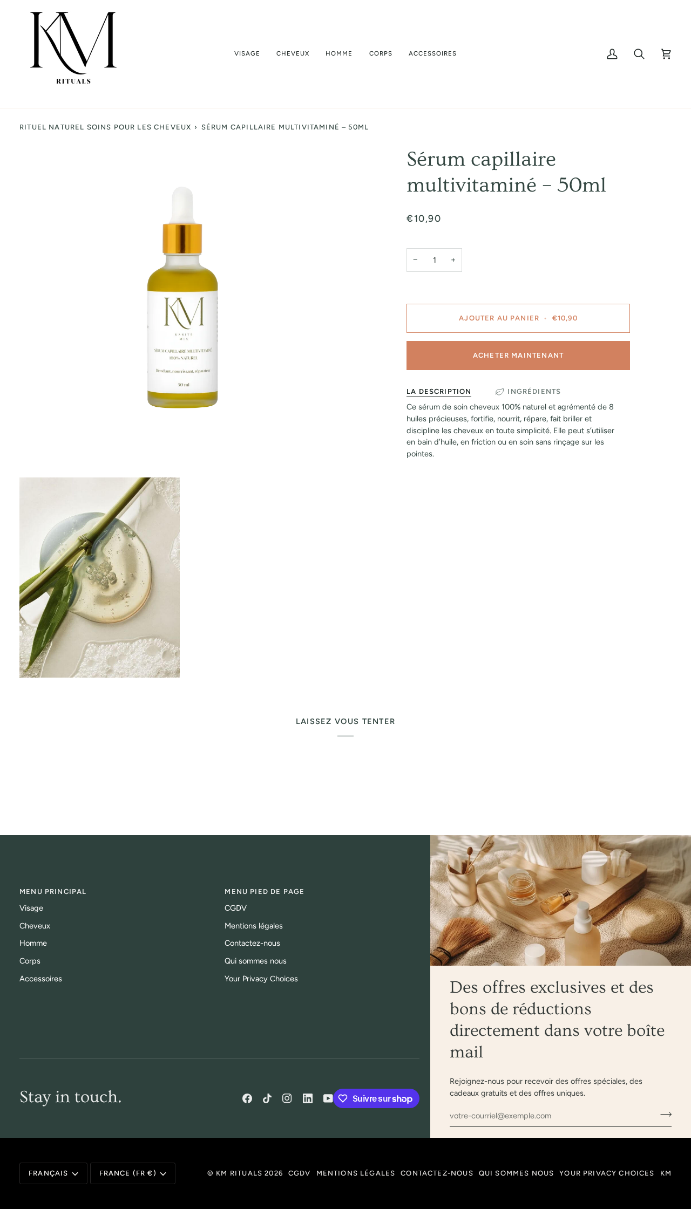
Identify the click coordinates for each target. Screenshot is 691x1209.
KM (666, 1173)
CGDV (236, 908)
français (48, 1173)
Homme (33, 943)
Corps (29, 961)
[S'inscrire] (663, 1114)
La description (439, 391)
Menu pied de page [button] (264, 891)
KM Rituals (239, 1173)
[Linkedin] (308, 1098)
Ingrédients (534, 391)
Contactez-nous (252, 943)
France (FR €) (128, 1173)
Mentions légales (254, 926)
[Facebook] (247, 1098)
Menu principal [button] (52, 891)
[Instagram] (287, 1098)
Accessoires (40, 978)
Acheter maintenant (518, 355)
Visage (31, 908)
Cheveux (34, 926)
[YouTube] (328, 1098)
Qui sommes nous (256, 961)
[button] (247, 54)
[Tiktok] (267, 1098)
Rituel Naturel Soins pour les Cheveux (105, 127)
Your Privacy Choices (261, 978)
